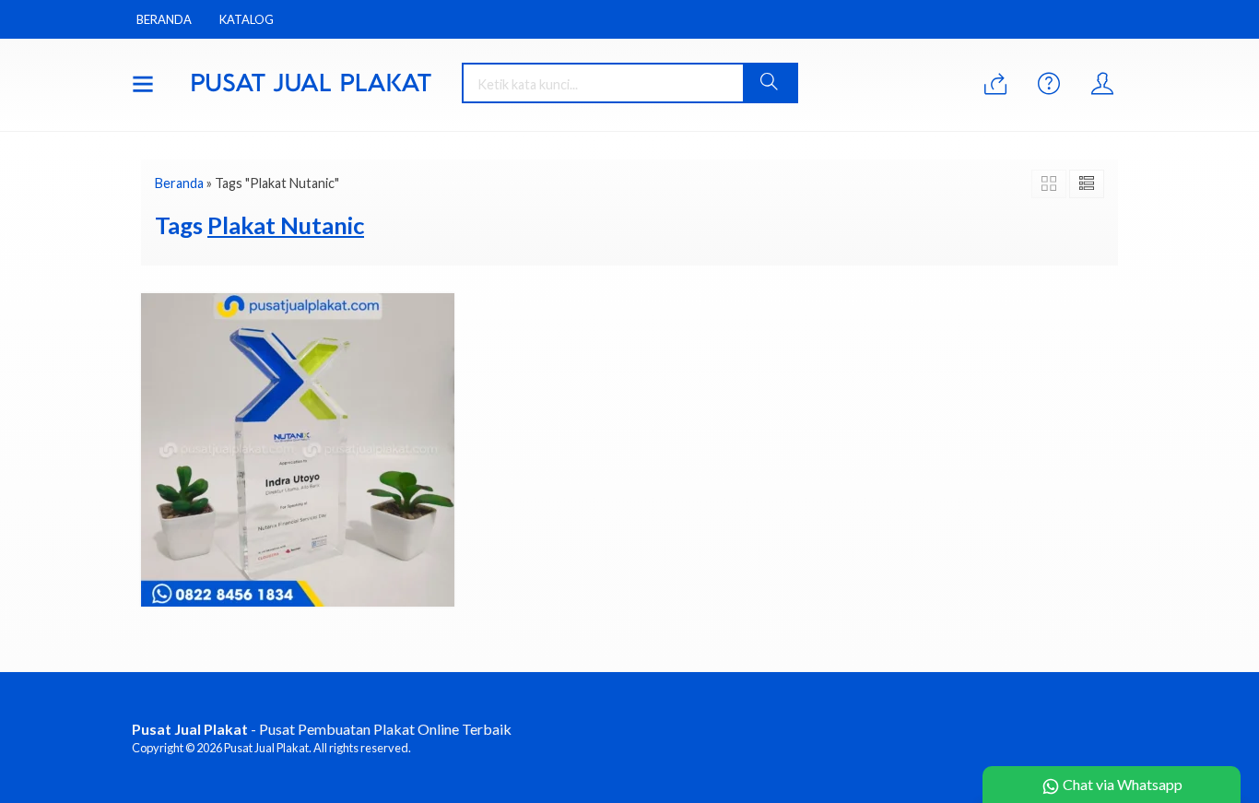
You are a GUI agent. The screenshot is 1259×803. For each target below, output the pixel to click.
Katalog (246, 19)
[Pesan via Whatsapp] (995, 84)
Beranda (164, 19)
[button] (769, 83)
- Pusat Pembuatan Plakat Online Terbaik (322, 729)
